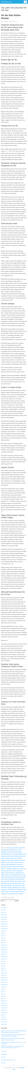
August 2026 (3, 907)
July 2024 (3, 961)
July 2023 (3, 989)
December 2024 (4, 949)
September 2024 (4, 956)
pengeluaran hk (4, 1054)
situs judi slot (4, 1051)
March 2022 (3, 1019)
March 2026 (3, 914)
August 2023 (3, 987)
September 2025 (4, 928)
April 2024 (3, 968)
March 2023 (3, 998)
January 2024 (4, 975)
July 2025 (3, 933)
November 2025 (4, 924)
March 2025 (3, 942)
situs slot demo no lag (15, 883)
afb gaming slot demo (12, 847)
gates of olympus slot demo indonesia (14, 879)
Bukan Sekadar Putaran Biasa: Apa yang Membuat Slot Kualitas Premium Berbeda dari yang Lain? (12, 1046)
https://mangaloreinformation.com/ (8, 1060)
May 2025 (3, 938)
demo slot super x (10, 872)
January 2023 (4, 1003)
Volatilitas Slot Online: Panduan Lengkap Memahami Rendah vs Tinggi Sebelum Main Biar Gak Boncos (13, 1031)
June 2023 (3, 991)
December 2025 (4, 921)
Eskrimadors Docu (6, 2)
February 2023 (4, 1001)
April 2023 (3, 996)
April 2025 (3, 940)
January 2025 (4, 947)
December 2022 (4, 1005)
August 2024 (3, 959)
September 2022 (4, 1012)
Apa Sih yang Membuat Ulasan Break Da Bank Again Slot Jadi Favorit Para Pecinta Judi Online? (13, 1035)
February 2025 (4, 945)
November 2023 (4, 980)
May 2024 (3, 966)
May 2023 (3, 994)
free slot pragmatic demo (15, 875)
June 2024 (3, 963)
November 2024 (4, 952)
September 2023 (4, 984)
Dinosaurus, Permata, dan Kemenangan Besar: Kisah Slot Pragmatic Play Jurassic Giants (13, 1039)
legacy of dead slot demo (7, 881)
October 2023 (4, 982)
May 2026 (3, 910)
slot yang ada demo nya (13, 887)
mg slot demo (18, 881)
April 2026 (3, 912)
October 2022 (4, 1010)
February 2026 (4, 917)
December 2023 (4, 977)
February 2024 (4, 973)
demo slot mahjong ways (13, 868)
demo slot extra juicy (12, 862)
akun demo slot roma (15, 849)
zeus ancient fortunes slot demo (15, 893)
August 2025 (3, 931)
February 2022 (4, 1022)
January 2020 (4, 1024)
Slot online (3, 1062)
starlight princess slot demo (15, 889)
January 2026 (4, 919)
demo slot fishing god (11, 864)
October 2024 (4, 954)
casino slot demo (9, 858)
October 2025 (4, 926)
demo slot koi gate (13, 866)
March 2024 (3, 970)
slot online (3, 1057)
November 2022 (4, 1007)
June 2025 (3, 935)
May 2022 (3, 1015)
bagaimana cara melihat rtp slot (9, 852)
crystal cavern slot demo (13, 860)
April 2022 (3, 1017)
